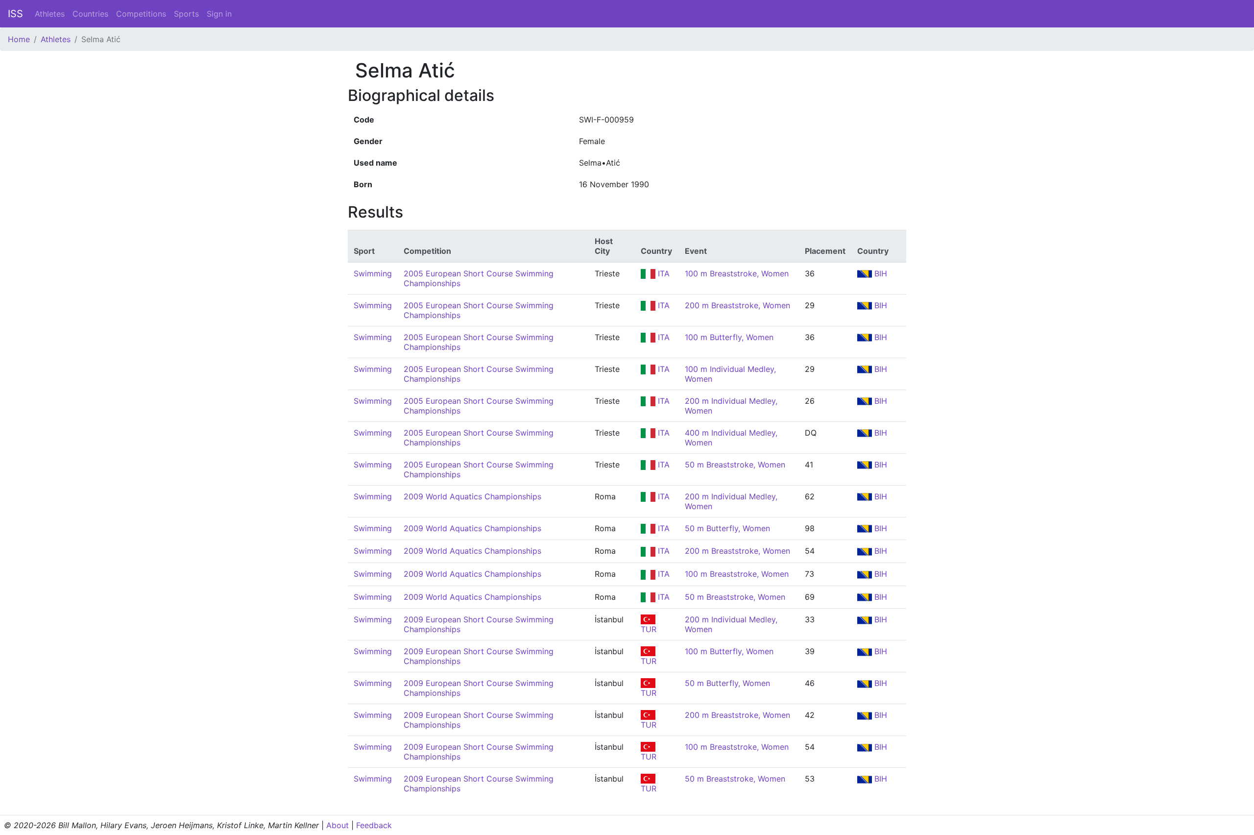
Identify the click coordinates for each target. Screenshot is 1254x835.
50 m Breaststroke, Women (735, 464)
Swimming (373, 273)
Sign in (219, 14)
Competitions (141, 14)
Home (19, 39)
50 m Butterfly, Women (727, 528)
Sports (186, 14)
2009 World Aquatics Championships (472, 496)
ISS (15, 14)
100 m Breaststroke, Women (737, 273)
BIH (879, 273)
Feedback (374, 825)
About (337, 825)
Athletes (50, 14)
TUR (648, 629)
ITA (662, 273)
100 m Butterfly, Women (729, 337)
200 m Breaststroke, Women (737, 305)
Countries (90, 14)
